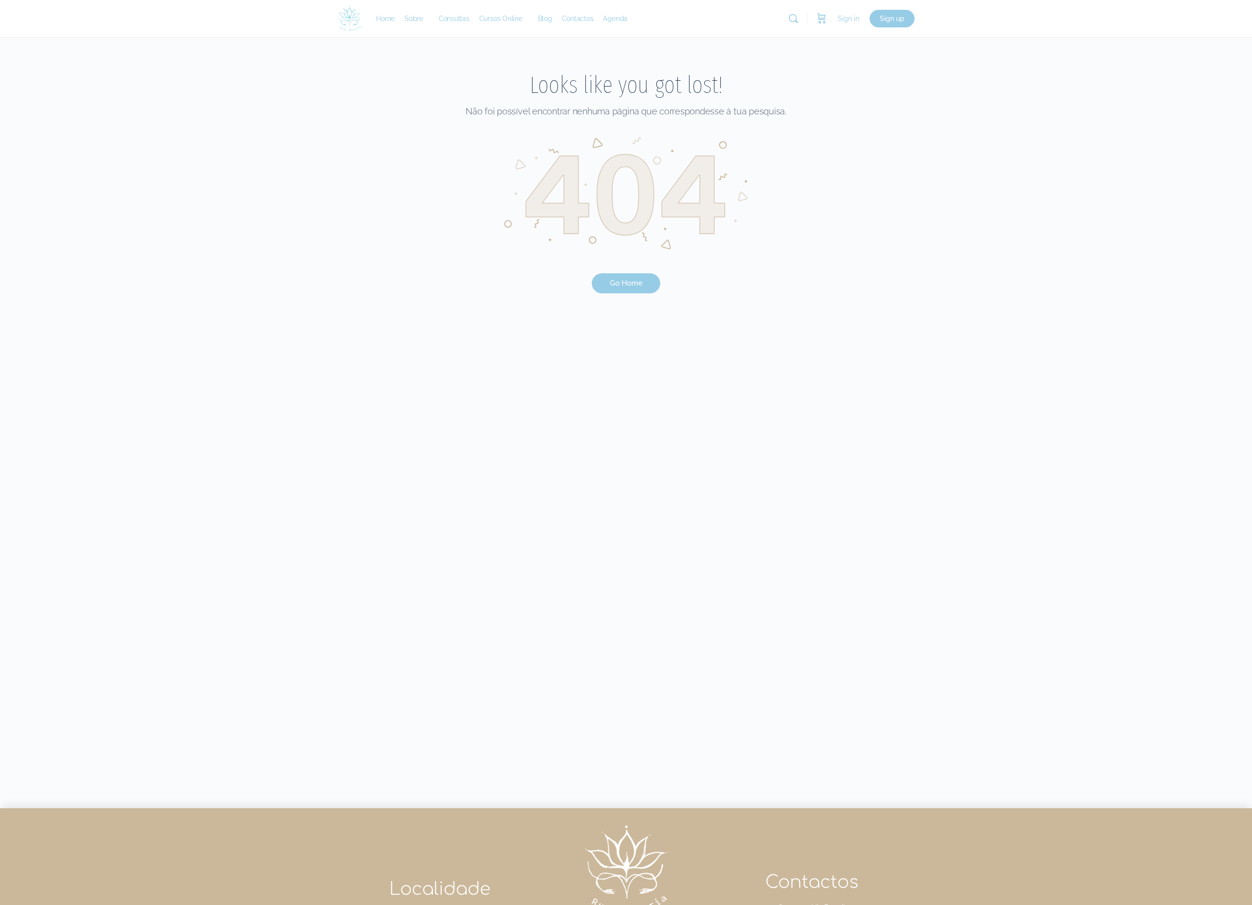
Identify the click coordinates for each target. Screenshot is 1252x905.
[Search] (793, 18)
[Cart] (821, 18)
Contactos (811, 882)
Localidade (440, 889)
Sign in (848, 18)
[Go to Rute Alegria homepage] (349, 17)
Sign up (892, 18)
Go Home (626, 283)
